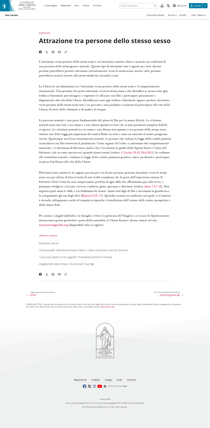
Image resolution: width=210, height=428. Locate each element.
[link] (130, 152)
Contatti (182, 15)
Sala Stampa (11, 15)
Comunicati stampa (155, 15)
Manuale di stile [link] (108, 306)
